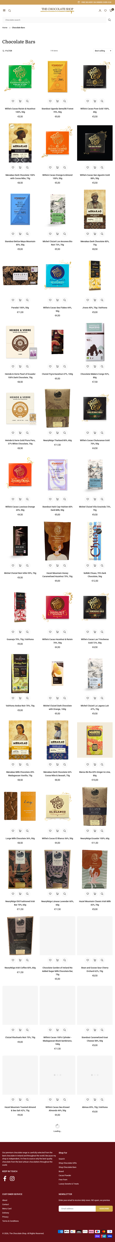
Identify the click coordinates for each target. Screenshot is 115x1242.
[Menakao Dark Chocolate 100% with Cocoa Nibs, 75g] (20, 142)
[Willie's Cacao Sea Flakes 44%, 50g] (57, 275)
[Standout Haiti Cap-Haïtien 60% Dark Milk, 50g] (57, 474)
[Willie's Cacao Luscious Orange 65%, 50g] (20, 474)
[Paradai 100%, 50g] (20, 275)
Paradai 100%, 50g (20, 307)
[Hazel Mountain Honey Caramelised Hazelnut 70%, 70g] (57, 541)
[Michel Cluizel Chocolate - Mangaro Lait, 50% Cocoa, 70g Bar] (57, 1207)
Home (4, 27)
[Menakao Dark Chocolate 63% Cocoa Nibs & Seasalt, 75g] (57, 739)
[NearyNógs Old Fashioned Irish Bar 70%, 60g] (20, 869)
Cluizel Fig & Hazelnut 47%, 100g (57, 374)
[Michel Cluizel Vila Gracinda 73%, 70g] (95, 474)
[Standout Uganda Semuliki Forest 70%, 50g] (57, 76)
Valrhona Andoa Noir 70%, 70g (20, 705)
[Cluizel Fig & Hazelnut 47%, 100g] (57, 341)
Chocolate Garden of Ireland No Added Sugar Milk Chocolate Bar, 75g (57, 971)
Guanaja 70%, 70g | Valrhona (20, 639)
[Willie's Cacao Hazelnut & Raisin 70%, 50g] (57, 607)
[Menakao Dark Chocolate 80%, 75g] (95, 209)
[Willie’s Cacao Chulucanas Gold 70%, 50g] (95, 408)
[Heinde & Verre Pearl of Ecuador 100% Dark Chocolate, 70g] (20, 341)
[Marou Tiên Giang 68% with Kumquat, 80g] (95, 1207)
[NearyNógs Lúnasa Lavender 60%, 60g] (57, 869)
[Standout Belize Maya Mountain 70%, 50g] (20, 1141)
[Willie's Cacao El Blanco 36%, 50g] (57, 806)
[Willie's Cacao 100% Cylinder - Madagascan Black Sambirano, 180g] (57, 1005)
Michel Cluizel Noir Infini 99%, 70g (20, 573)
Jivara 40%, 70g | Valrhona (94, 307)
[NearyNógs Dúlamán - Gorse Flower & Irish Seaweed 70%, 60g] (95, 1141)
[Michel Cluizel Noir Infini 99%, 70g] (20, 541)
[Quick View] (27, 101)
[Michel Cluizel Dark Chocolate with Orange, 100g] (57, 673)
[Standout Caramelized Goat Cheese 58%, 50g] (95, 1005)
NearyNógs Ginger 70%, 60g (20, 1240)
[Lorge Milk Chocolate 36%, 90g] (20, 806)
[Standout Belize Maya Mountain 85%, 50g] (20, 209)
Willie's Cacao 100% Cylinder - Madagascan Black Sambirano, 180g (57, 1040)
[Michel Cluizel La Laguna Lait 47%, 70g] (95, 673)
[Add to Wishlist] (13, 101)
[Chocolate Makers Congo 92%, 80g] (95, 341)
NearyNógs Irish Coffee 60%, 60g (20, 968)
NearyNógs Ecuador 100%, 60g (94, 838)
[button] (4, 11)
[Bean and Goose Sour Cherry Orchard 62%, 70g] (95, 935)
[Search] (9, 11)
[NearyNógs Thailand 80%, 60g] (57, 408)
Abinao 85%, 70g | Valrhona (95, 1107)
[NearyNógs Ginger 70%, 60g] (20, 1207)
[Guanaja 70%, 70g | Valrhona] (20, 607)
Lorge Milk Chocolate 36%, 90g (20, 838)
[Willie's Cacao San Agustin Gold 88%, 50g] (95, 142)
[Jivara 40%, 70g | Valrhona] (95, 275)
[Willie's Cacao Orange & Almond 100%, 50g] (57, 142)
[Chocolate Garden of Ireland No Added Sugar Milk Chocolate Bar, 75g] (57, 935)
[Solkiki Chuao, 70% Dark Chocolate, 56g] (95, 541)
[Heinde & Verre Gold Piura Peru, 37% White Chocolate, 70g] (20, 408)
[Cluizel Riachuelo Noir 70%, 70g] (20, 1005)
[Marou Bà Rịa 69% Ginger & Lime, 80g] (95, 739)
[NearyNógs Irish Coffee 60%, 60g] (20, 935)
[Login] (100, 11)
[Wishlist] (105, 11)
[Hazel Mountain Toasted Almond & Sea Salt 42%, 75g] (20, 1075)
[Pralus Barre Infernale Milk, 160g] (57, 1141)
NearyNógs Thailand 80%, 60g (57, 440)
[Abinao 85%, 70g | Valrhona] (95, 1075)
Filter (8, 51)
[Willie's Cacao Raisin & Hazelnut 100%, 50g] (20, 76)
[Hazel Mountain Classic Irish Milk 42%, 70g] (95, 869)
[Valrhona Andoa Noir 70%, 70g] (20, 673)
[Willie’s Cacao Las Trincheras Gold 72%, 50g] (95, 607)
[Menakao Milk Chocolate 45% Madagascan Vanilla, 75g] (20, 739)
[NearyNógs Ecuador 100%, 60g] (95, 806)
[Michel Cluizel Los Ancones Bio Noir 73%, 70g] (57, 209)
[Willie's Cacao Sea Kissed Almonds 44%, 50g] (57, 1075)
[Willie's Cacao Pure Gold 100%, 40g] (95, 76)
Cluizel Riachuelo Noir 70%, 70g (20, 1037)
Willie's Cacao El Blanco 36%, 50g (57, 838)
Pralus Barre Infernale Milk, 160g (57, 1173)
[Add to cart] (20, 101)
